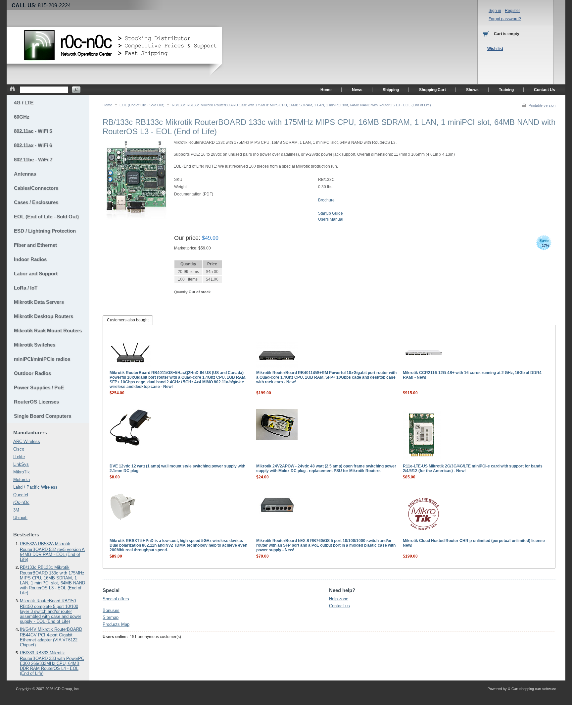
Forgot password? (505, 19)
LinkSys (21, 464)
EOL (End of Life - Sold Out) (142, 105)
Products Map (116, 624)
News (357, 89)
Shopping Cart (432, 89)
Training (506, 89)
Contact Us (544, 89)
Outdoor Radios (32, 373)
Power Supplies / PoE (39, 387)
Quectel (20, 494)
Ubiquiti (20, 517)
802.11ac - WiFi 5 (33, 131)
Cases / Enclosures (36, 202)
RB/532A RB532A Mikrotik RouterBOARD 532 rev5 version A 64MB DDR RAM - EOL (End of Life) (52, 551)
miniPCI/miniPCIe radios (42, 359)
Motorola (21, 479)
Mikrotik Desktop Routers (43, 316)
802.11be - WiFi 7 (33, 159)
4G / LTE (23, 102)
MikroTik (21, 471)
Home (107, 105)
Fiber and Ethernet (35, 245)
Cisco (18, 449)
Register (512, 10)
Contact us (339, 605)
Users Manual (330, 219)
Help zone (338, 598)
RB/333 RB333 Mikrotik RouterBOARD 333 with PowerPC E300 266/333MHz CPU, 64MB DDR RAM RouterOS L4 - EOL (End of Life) (52, 663)
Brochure (326, 200)
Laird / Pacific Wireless (35, 487)
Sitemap (111, 617)
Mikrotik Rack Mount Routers (48, 330)
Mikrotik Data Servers (39, 302)
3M (16, 510)
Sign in (495, 10)
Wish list (495, 48)
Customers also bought (128, 320)
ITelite (19, 456)
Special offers (116, 598)
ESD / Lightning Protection (45, 231)
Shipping (391, 89)
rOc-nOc (21, 502)
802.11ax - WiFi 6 (33, 145)
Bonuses (111, 610)
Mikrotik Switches (34, 345)
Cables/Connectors (36, 188)
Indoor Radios (30, 259)
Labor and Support (36, 273)
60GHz (21, 117)
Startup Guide (330, 213)
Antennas (25, 174)
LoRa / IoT (25, 288)
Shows (472, 89)
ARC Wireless (26, 441)
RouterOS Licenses (36, 402)
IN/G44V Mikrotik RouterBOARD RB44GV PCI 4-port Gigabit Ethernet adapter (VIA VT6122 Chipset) (51, 637)
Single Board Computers (42, 416)
